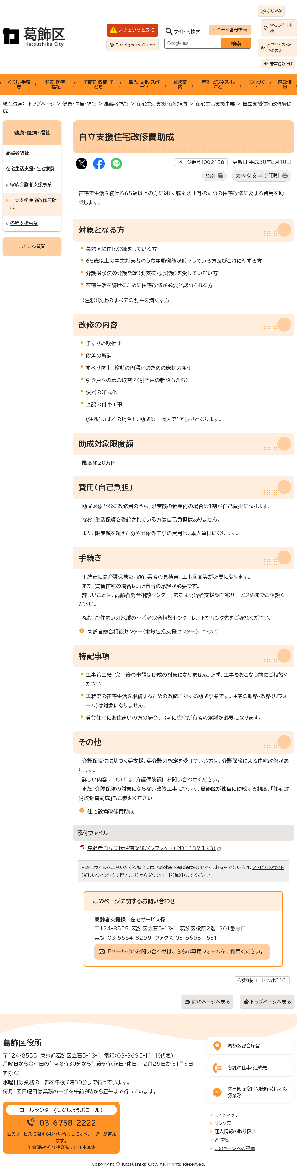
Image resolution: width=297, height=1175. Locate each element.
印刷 (210, 176)
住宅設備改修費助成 (110, 811)
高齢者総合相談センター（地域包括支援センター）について (152, 631)
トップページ (41, 103)
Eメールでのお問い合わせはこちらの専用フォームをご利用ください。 (186, 951)
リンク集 (223, 1123)
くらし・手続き (19, 84)
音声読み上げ (281, 64)
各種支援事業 (24, 223)
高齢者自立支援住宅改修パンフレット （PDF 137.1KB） (151, 848)
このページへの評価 (235, 1148)
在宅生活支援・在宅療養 (162, 103)
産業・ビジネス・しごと (218, 84)
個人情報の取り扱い (235, 1131)
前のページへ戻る (211, 1001)
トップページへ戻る (271, 1001)
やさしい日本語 (281, 28)
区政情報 (284, 84)
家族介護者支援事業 (31, 184)
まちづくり (257, 84)
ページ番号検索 (232, 30)
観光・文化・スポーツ (144, 84)
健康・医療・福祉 (56, 84)
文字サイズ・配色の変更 (279, 47)
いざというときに (136, 30)
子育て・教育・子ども (98, 84)
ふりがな (274, 11)
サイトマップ (227, 1115)
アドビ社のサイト (268, 867)
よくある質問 (32, 246)
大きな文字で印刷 (257, 175)
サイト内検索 (186, 31)
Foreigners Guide (135, 45)
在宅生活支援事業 (215, 103)
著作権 (222, 1140)
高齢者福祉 (116, 103)
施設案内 (180, 84)
